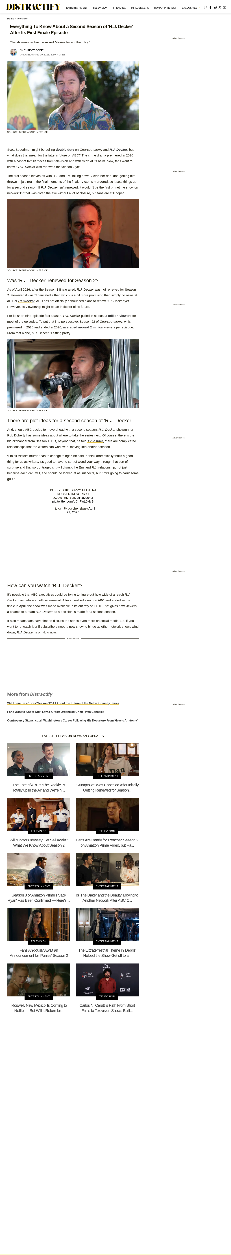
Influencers (140, 7)
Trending (119, 7)
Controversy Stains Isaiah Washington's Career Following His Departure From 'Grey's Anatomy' (72, 720)
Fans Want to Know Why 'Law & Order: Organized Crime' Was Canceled (55, 711)
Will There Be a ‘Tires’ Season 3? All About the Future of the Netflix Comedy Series (63, 703)
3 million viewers (118, 316)
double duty (65, 149)
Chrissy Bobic (34, 50)
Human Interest (165, 7)
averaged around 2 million (83, 327)
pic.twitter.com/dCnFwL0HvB (73, 501)
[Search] (205, 6)
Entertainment (77, 7)
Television (100, 7)
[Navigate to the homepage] (33, 7)
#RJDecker (85, 497)
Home (10, 18)
